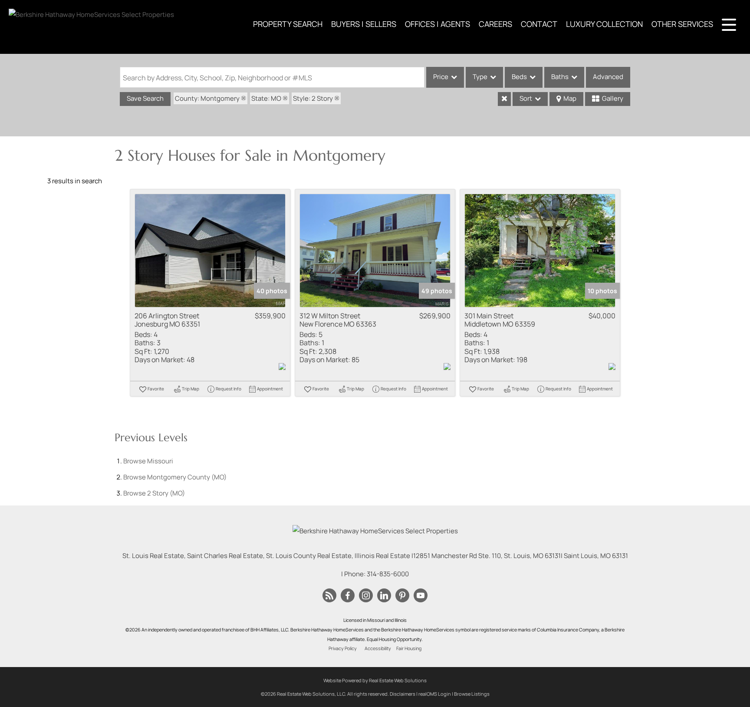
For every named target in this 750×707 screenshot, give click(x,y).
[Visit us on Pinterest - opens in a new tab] (402, 596)
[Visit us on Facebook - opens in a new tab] (348, 596)
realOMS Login (434, 693)
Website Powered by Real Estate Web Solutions (375, 680)
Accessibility (378, 648)
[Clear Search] (504, 99)
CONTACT (539, 24)
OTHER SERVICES (682, 24)
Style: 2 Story (313, 98)
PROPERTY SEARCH (287, 24)
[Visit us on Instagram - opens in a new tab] (366, 596)
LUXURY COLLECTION (604, 24)
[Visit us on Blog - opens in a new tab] (329, 596)
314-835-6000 (388, 573)
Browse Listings (472, 693)
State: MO (266, 98)
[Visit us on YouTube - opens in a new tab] (420, 596)
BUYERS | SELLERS (363, 24)
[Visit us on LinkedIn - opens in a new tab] (384, 596)
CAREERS (495, 24)
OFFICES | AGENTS (437, 24)
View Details (210, 250)
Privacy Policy (343, 648)
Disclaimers (402, 693)
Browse (148, 461)
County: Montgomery (207, 98)
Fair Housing (408, 648)
